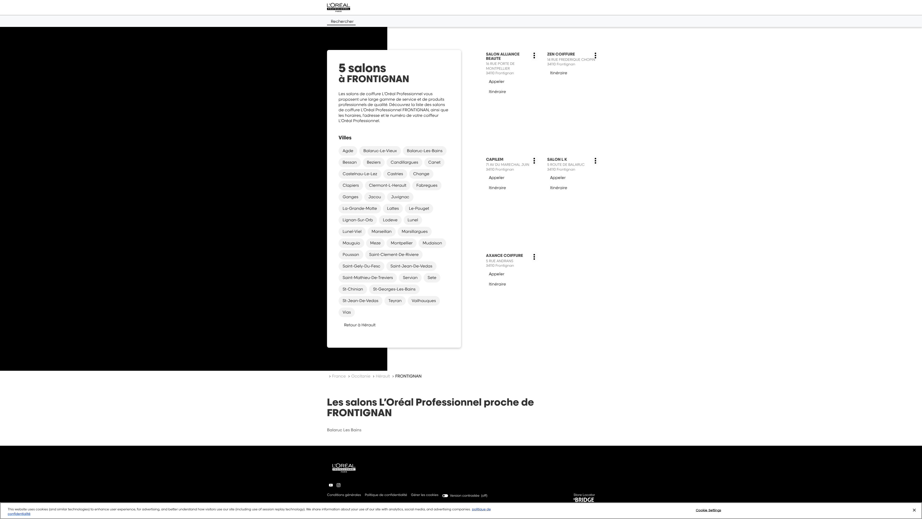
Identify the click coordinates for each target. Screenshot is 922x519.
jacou (374, 196)
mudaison (432, 243)
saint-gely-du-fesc (361, 266)
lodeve (390, 219)
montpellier (401, 243)
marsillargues (415, 231)
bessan (350, 162)
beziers (374, 162)
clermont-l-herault (387, 185)
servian (410, 277)
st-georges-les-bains (394, 289)
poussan (351, 254)
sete (432, 277)
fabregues (426, 185)
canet (434, 162)
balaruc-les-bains (425, 150)
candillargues (404, 162)
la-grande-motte (360, 208)
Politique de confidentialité (386, 495)
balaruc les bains (344, 429)
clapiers (351, 185)
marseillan (382, 231)
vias (347, 312)
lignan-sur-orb (358, 219)
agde (348, 150)
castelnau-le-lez (360, 173)
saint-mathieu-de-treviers (368, 277)
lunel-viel (352, 231)
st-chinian (353, 289)
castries (395, 173)
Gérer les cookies (424, 495)
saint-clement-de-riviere (394, 254)
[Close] (914, 510)
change (421, 173)
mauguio (351, 243)
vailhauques (424, 300)
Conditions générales (344, 495)
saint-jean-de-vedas (411, 266)
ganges (350, 196)
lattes (393, 208)
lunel (413, 219)
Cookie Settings (708, 510)
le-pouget (419, 208)
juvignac (400, 196)
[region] (461, 510)
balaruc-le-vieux (380, 150)
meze (375, 243)
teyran (395, 300)
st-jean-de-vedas (360, 300)
